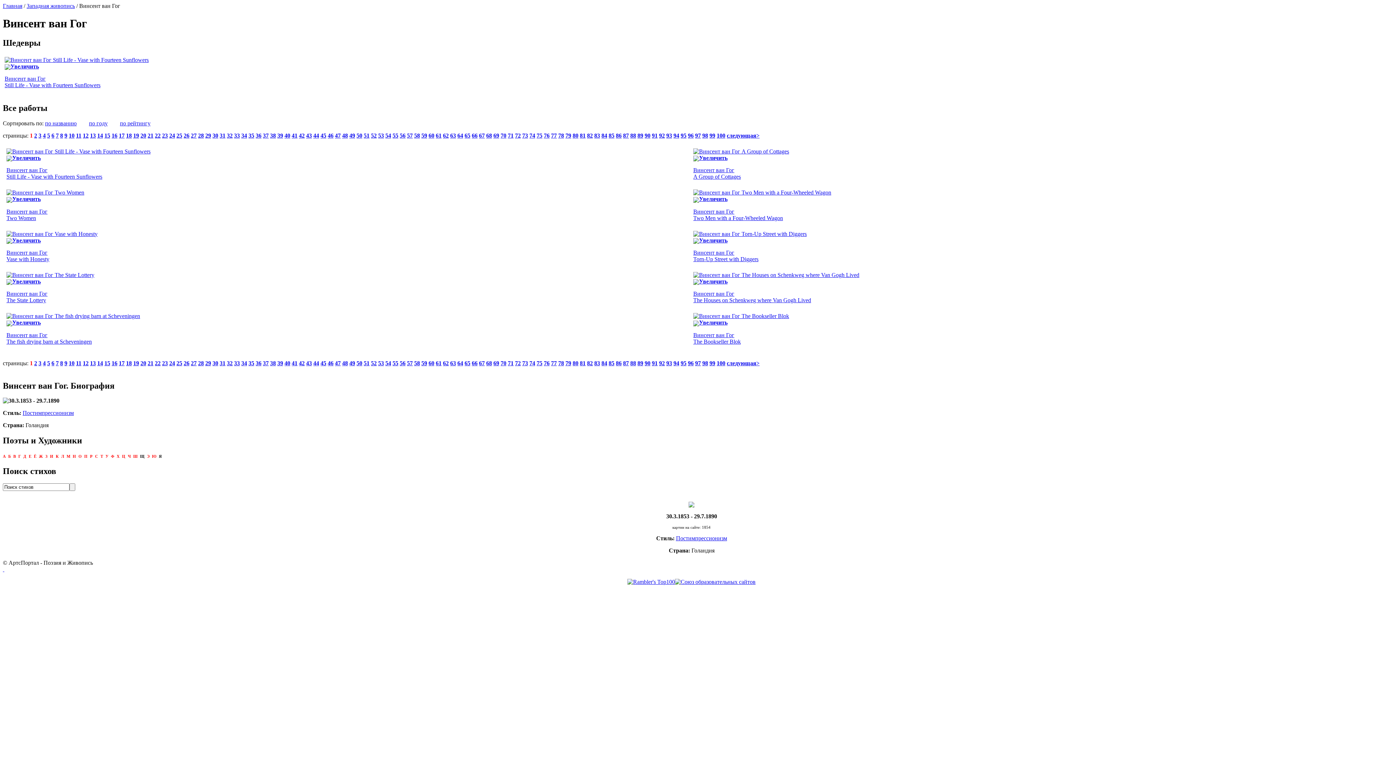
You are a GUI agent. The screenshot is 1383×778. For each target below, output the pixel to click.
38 (273, 136)
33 (237, 136)
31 (222, 136)
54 (388, 136)
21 (150, 136)
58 (417, 136)
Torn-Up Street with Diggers (725, 256)
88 (633, 136)
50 (359, 136)
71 (511, 136)
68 (489, 136)
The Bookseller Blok (717, 338)
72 (518, 136)
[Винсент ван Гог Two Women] (45, 192)
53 (381, 136)
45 (323, 136)
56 (403, 136)
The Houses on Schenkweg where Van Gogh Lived (752, 297)
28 (201, 136)
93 (669, 136)
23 (165, 136)
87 (626, 136)
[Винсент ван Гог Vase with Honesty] (52, 234)
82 (590, 136)
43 (309, 136)
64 (460, 136)
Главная (12, 6)
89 (640, 136)
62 (446, 136)
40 (287, 136)
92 (662, 136)
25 (179, 136)
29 (208, 136)
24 (172, 136)
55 (395, 136)
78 (561, 136)
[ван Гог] (691, 504)
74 (532, 136)
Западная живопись (51, 6)
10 (72, 136)
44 (316, 136)
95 (683, 136)
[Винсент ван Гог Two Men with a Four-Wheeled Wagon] (762, 192)
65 (467, 136)
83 (597, 136)
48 (345, 136)
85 (611, 136)
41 (294, 136)
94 (676, 136)
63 (453, 136)
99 (712, 136)
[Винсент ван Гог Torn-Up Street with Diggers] (750, 234)
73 (525, 136)
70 (503, 136)
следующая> (743, 136)
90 (647, 136)
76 (547, 136)
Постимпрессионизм (48, 413)
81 (583, 136)
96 (691, 136)
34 (244, 136)
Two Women (27, 215)
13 (93, 136)
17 (122, 136)
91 (655, 136)
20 (143, 136)
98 (705, 136)
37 (266, 136)
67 (482, 136)
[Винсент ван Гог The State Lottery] (50, 275)
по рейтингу (135, 123)
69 (496, 136)
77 (554, 136)
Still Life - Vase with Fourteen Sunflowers (52, 82)
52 (374, 136)
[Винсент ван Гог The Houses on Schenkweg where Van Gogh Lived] (776, 275)
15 (107, 136)
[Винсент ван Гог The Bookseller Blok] (741, 316)
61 (439, 136)
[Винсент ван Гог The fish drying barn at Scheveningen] (73, 316)
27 (194, 136)
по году (98, 123)
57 (410, 136)
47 (338, 136)
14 (100, 136)
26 (186, 136)
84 (604, 136)
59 (424, 136)
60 (431, 136)
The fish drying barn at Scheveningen (49, 338)
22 (158, 136)
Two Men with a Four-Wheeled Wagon (738, 215)
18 (129, 136)
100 (721, 136)
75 (539, 136)
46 (331, 136)
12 (86, 136)
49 (352, 136)
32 (230, 136)
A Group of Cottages (717, 173)
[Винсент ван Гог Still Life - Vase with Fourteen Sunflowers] (77, 60)
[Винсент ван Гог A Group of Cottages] (741, 151)
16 (114, 136)
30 (215, 136)
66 (475, 136)
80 (575, 136)
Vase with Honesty (27, 256)
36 (258, 136)
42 (302, 136)
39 (280, 136)
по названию (61, 123)
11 (78, 136)
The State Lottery (27, 297)
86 (619, 136)
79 (568, 136)
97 (698, 136)
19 (136, 136)
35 (251, 136)
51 (367, 136)
